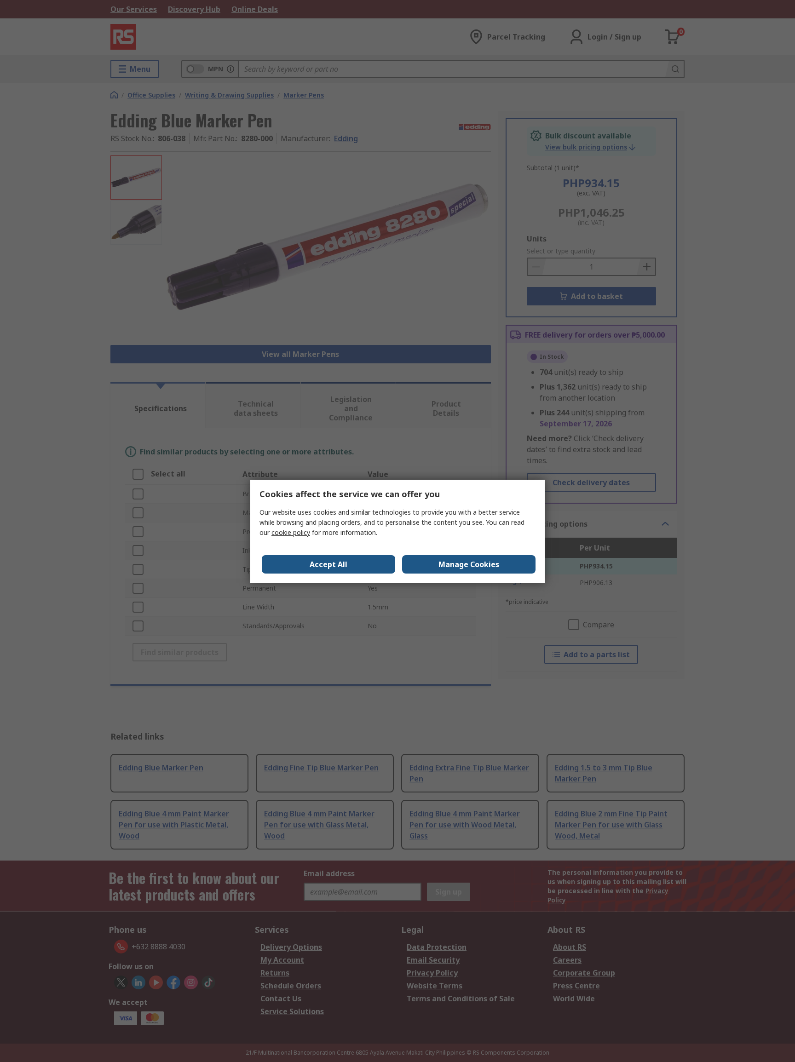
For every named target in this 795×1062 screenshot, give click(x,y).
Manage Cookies (468, 564)
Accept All (328, 564)
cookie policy (290, 532)
